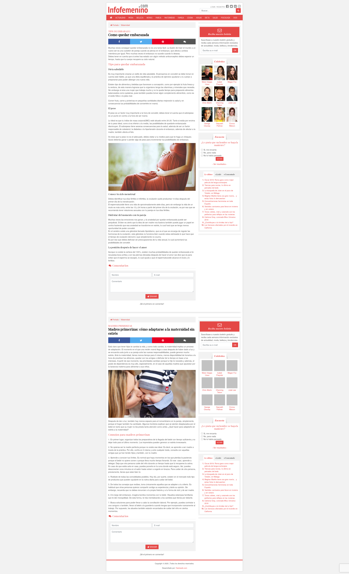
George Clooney (207, 124)
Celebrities (219, 61)
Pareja (158, 17)
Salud (215, 17)
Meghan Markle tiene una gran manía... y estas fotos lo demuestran (220, 197)
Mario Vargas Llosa (207, 83)
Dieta (207, 17)
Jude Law (232, 102)
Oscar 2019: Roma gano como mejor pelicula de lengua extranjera (219, 181)
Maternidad (170, 17)
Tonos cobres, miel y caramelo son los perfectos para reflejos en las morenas (219, 213)
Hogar (199, 17)
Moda (131, 17)
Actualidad (120, 17)
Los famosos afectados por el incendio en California (220, 226)
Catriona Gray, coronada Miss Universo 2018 (219, 218)
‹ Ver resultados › (219, 164)
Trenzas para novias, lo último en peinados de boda (217, 186)
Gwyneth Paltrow (219, 124)
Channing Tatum (219, 103)
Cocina (190, 17)
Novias (149, 17)
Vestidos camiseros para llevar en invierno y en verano (221, 207)
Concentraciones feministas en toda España (218, 202)
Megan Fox (232, 82)
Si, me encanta (210, 149)
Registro (220, 7)
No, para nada (210, 152)
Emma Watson (232, 124)
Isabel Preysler (219, 83)
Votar (219, 159)
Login (212, 7)
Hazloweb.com (181, 568)
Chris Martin (207, 102)
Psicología (225, 17)
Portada (115, 25)
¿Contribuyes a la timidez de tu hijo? (218, 222)
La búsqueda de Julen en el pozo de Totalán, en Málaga (218, 191)
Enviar (153, 296)
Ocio (235, 17)
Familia (181, 17)
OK (235, 50)
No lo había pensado (213, 155)
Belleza (140, 17)
